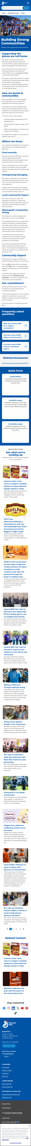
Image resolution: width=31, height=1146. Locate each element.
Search (26, 8)
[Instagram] (9, 1008)
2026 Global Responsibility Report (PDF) (15, 363)
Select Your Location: (9, 1051)
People (23, 13)
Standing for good (13, 13)
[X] (18, 1008)
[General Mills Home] (4, 3)
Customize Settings (15, 1143)
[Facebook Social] (4, 1008)
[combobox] (13, 8)
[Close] (29, 1126)
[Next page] (23, 929)
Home (3, 13)
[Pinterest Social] (27, 1008)
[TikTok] (16, 1013)
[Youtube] (22, 1008)
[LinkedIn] (13, 1008)
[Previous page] (7, 929)
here (3, 305)
